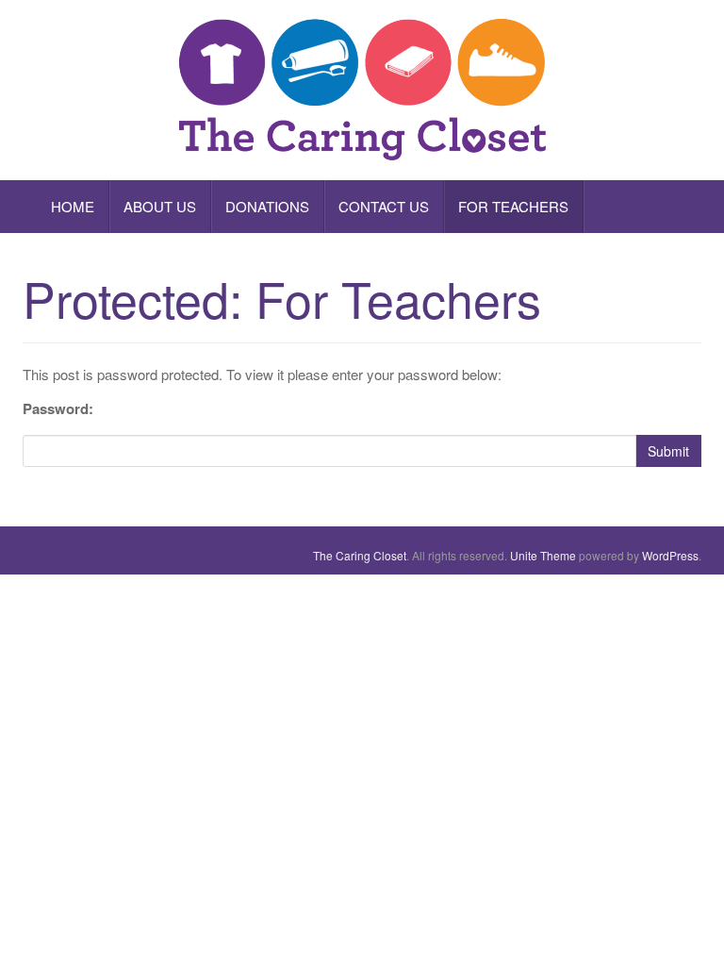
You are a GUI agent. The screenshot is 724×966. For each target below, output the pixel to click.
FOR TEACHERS (513, 206)
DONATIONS (267, 206)
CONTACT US (383, 206)
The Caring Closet (359, 555)
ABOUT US (159, 206)
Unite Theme (543, 555)
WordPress (670, 555)
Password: (58, 408)
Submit (668, 450)
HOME (72, 206)
